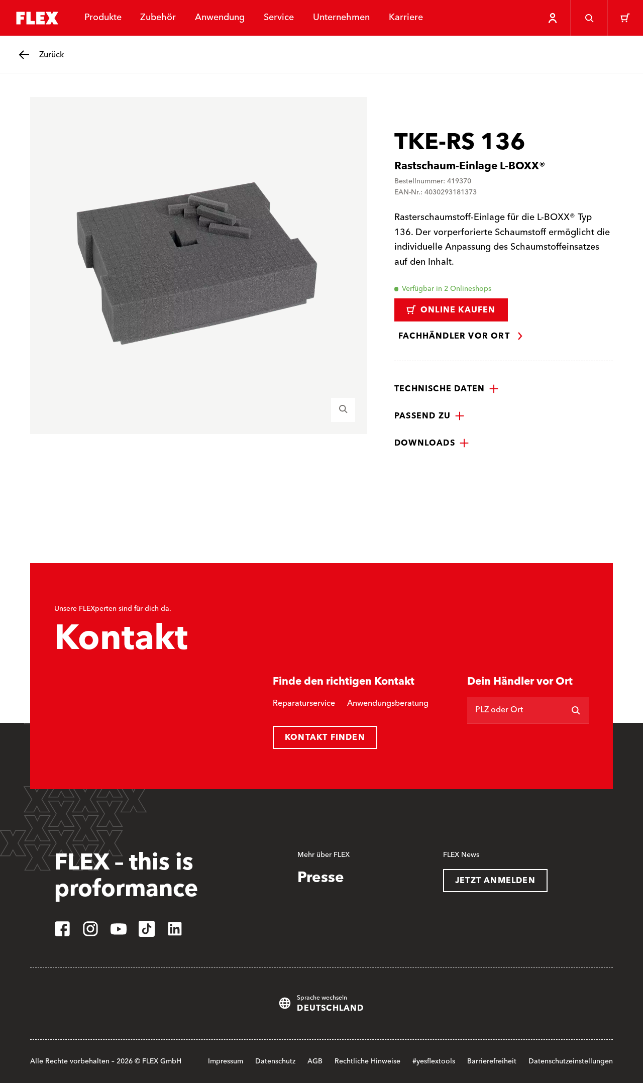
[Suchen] (576, 710)
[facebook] (62, 929)
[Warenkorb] (625, 18)
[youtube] (118, 929)
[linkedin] (175, 929)
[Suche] (589, 18)
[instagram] (90, 929)
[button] (446, 388)
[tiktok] (147, 929)
